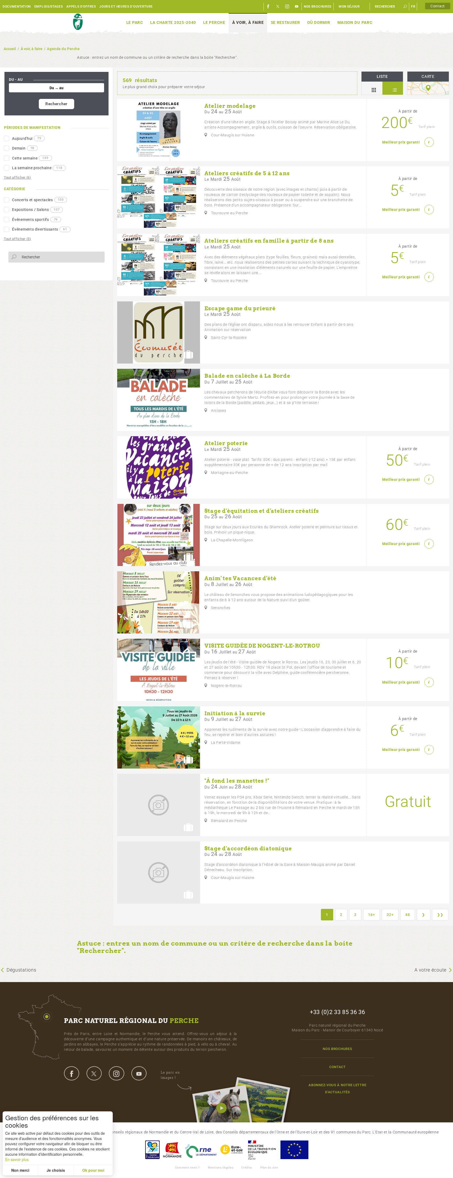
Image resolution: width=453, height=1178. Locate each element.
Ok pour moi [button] (93, 1170)
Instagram (287, 6)
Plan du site (269, 1167)
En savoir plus (17, 1159)
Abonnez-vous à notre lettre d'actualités (337, 1088)
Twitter (278, 6)
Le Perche (214, 22)
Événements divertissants (39, 229)
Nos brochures (317, 6)
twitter (94, 1073)
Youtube (296, 6)
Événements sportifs (35, 219)
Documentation (17, 6)
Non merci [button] (20, 1170)
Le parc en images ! (170, 1075)
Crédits (246, 1167)
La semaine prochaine (37, 168)
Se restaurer (285, 22)
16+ (371, 915)
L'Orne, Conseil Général (201, 1150)
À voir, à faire (248, 22)
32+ (390, 915)
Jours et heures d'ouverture (126, 6)
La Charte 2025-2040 (173, 22)
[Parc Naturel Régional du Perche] (78, 22)
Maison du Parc (355, 22)
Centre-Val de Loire (152, 1150)
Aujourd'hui (26, 138)
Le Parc (134, 22)
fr (413, 6)
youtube (139, 1073)
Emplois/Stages (48, 6)
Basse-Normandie (172, 1150)
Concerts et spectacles (38, 200)
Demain (23, 148)
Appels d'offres (81, 6)
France (261, 1150)
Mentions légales (220, 1167)
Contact (437, 6)
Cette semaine (30, 158)
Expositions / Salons (36, 209)
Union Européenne (294, 1150)
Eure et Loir (232, 1150)
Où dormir (318, 22)
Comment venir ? (187, 1167)
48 (407, 915)
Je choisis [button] (56, 1170)
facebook (71, 1073)
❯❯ (440, 915)
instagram (116, 1073)
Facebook (268, 6)
